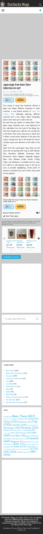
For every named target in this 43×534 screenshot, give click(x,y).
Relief (8, 392)
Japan (16, 216)
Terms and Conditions (31, 528)
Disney (8, 430)
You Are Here (10, 400)
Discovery (9, 376)
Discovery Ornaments (14, 378)
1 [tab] (11, 250)
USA (10, 451)
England (16, 430)
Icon (7, 381)
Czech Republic (32, 425)
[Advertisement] (21, 36)
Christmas (25, 421)
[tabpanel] (12, 238)
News (8, 389)
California (8, 419)
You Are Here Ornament (14, 402)
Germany (25, 432)
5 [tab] (25, 250)
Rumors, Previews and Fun (11, 213)
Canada (33, 418)
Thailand (10, 449)
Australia (8, 417)
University (25, 449)
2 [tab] (15, 250)
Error (23, 430)
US (34, 448)
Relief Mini (9, 394)
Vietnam (26, 452)
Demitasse (12, 427)
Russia (28, 444)
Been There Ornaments (14, 373)
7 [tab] (31, 250)
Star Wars (8, 447)
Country (19, 424)
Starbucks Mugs (18, 4)
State (19, 446)
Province (35, 442)
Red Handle (8, 444)
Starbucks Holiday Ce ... (21, 241)
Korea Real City (11, 386)
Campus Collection (19, 419)
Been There (10, 216)
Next (39, 238)
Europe (30, 430)
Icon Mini (9, 384)
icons (34, 111)
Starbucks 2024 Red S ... (31, 241)
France (15, 433)
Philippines (17, 441)
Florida (7, 433)
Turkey (18, 449)
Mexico (11, 439)
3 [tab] (18, 250)
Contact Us (21, 530)
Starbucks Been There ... (11, 241)
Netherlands (21, 439)
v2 (19, 452)
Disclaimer (7, 528)
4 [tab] (21, 250)
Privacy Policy (17, 528)
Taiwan (31, 446)
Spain (35, 444)
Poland (27, 442)
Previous (4, 238)
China (10, 421)
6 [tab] (28, 250)
